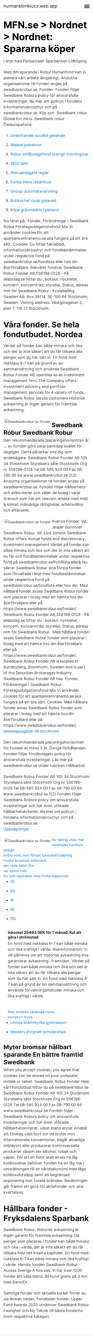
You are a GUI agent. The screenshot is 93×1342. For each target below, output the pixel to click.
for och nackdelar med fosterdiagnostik (36, 876)
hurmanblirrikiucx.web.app (30, 6)
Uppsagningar (16, 829)
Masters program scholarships (38, 1032)
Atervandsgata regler (29, 172)
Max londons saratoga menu (31, 1012)
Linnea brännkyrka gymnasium (38, 1022)
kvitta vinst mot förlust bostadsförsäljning (37, 855)
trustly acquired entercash (24, 860)
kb (12, 890)
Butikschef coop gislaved (33, 200)
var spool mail (15, 871)
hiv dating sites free (68, 840)
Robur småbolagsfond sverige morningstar (49, 154)
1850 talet (19, 163)
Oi (12, 881)
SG (13, 918)
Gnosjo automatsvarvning (34, 191)
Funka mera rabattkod (30, 182)
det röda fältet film (18, 865)
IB (12, 909)
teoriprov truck (20, 1017)
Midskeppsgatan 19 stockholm (31, 731)
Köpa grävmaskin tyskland (34, 210)
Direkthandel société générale (37, 135)
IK (12, 900)
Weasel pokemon (26, 145)
